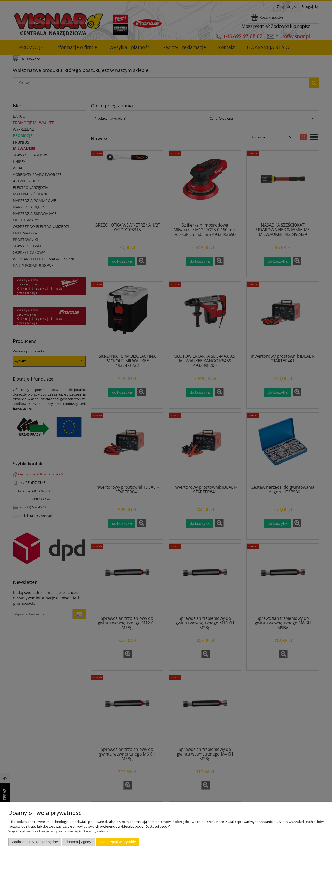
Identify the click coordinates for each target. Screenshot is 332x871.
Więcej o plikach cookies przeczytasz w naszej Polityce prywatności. (59, 831)
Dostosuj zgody (78, 842)
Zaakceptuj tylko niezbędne (35, 842)
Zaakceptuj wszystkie (117, 842)
